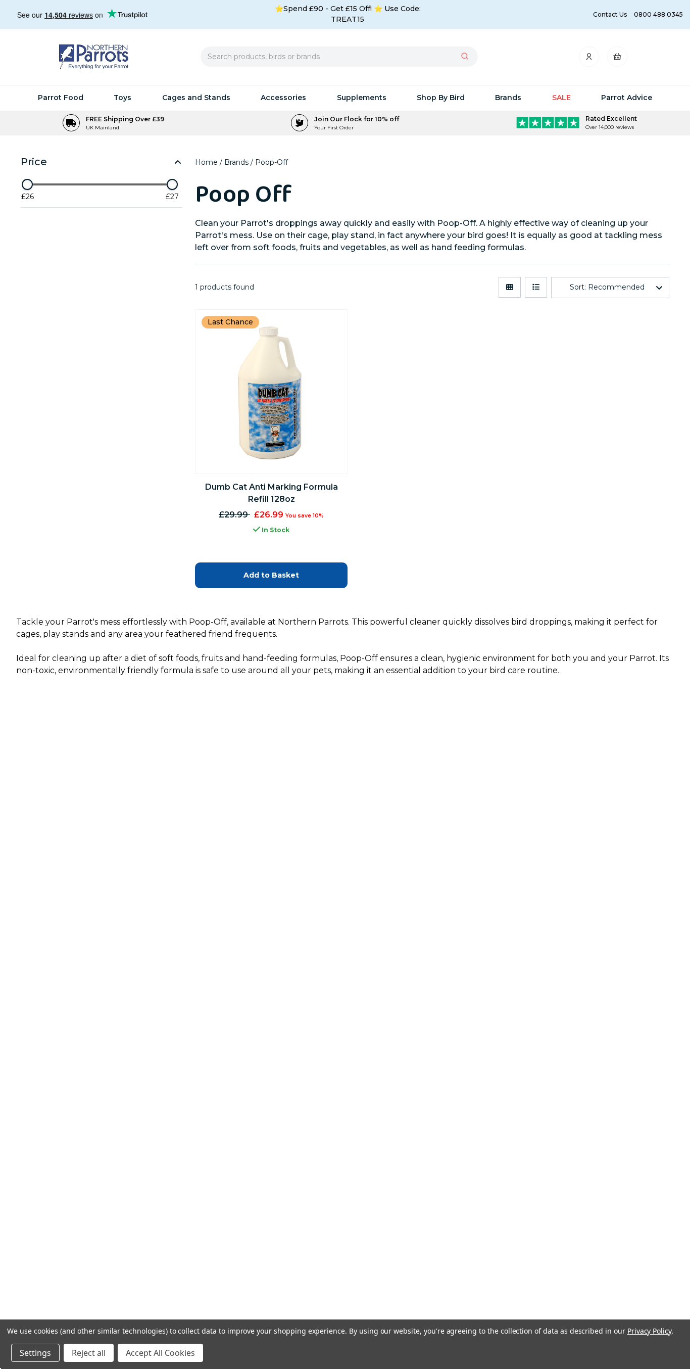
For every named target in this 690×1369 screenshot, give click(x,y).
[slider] (27, 184)
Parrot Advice (626, 97)
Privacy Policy (649, 1331)
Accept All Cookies (160, 1352)
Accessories (283, 97)
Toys (122, 97)
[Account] (589, 59)
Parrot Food (60, 97)
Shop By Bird (441, 97)
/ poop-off (269, 162)
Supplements (361, 97)
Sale (561, 97)
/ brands (235, 162)
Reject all (89, 1352)
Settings (35, 1352)
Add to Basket (271, 575)
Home (207, 162)
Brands (508, 97)
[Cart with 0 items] (617, 59)
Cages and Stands (196, 97)
